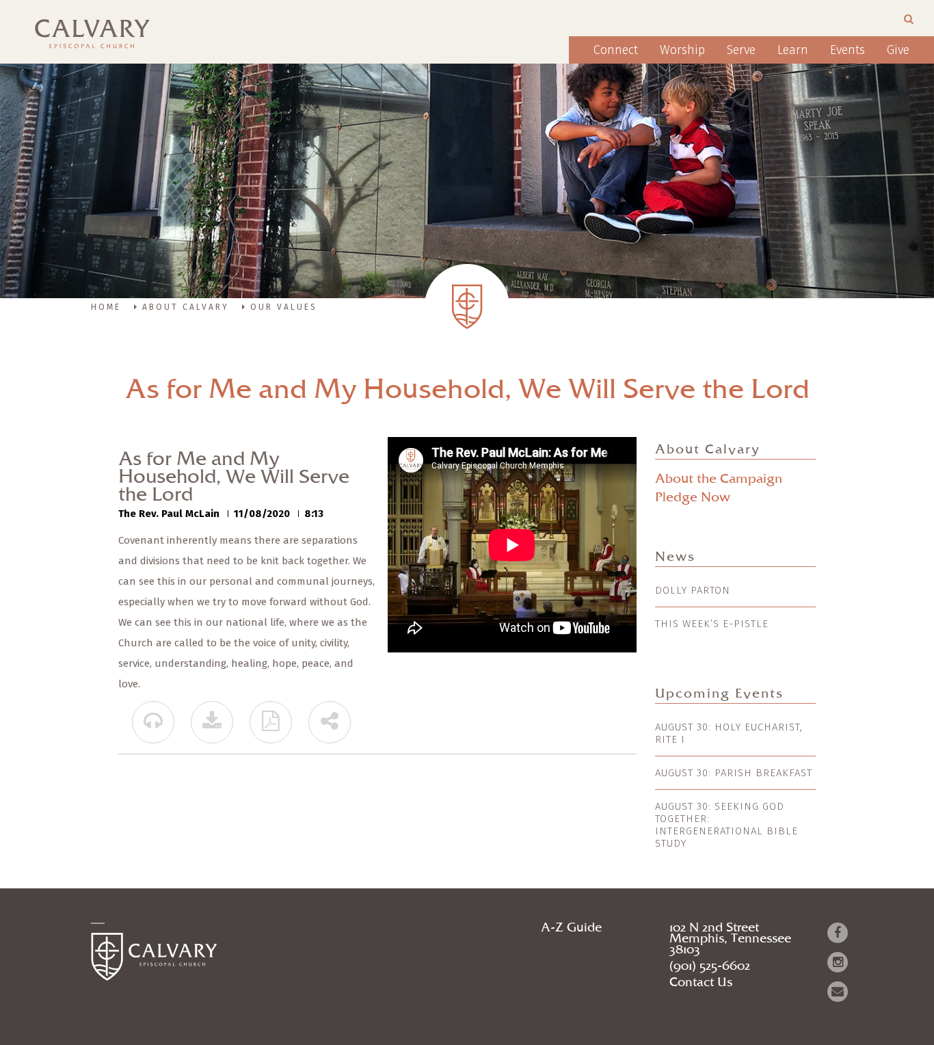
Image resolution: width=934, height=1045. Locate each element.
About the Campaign (718, 479)
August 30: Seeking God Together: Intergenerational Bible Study (726, 824)
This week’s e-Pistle (712, 624)
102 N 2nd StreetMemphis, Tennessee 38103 (730, 939)
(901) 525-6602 (709, 966)
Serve (741, 49)
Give (898, 49)
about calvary (185, 307)
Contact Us (700, 982)
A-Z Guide (571, 928)
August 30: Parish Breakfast (733, 773)
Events (847, 49)
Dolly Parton (692, 590)
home (106, 307)
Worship (682, 49)
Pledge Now (692, 497)
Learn (792, 49)
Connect (615, 49)
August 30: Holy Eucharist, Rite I (729, 733)
